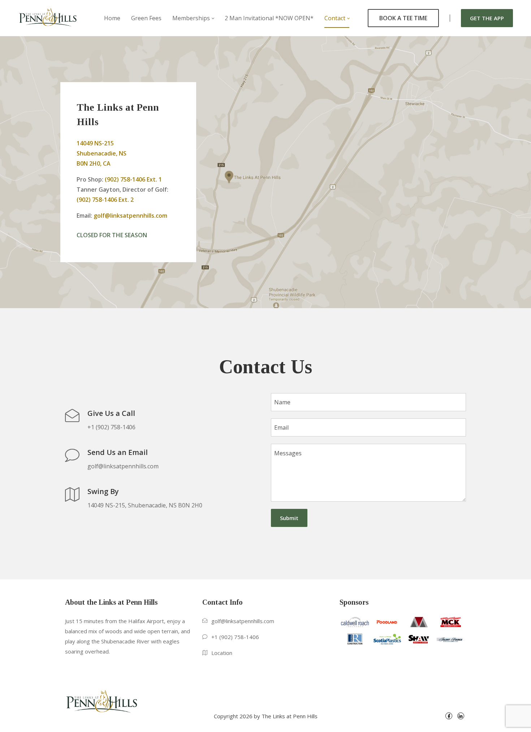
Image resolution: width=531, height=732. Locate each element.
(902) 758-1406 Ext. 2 (105, 200)
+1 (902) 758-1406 (111, 427)
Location (221, 652)
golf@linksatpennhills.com (130, 216)
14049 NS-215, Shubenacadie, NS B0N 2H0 (144, 505)
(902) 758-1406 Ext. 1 (133, 179)
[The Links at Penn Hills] (47, 18)
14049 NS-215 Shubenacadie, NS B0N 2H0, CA (101, 153)
